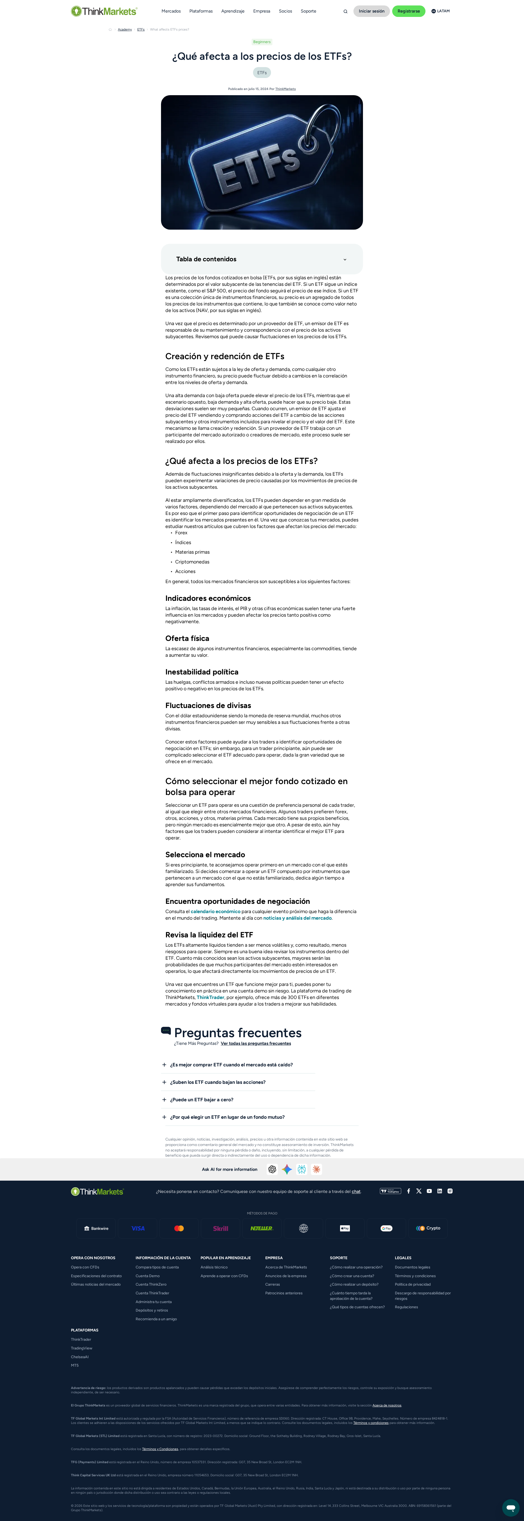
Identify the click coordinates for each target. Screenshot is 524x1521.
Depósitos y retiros (152, 1310)
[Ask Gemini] (287, 1169)
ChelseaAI (80, 1357)
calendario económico (215, 911)
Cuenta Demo (148, 1276)
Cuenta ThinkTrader (152, 1293)
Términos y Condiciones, (160, 1449)
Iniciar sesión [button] (372, 11)
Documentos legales (412, 1267)
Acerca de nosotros (387, 1405)
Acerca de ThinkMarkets (286, 1267)
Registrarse (409, 11)
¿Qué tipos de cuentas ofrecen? (357, 1307)
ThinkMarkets (285, 89)
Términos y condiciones (415, 1276)
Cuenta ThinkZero (151, 1284)
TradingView (81, 1348)
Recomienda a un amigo (156, 1319)
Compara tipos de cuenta (157, 1267)
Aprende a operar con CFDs (224, 1276)
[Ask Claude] (316, 1169)
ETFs (262, 72)
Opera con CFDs (85, 1267)
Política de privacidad (413, 1284)
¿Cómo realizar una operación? (356, 1267)
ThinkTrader (210, 997)
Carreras (272, 1284)
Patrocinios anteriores (284, 1293)
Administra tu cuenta (154, 1302)
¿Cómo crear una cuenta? (352, 1276)
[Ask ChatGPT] (272, 1169)
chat (356, 1191)
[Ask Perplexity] (302, 1169)
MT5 (75, 1365)
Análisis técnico (214, 1267)
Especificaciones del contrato (96, 1276)
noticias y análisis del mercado (297, 918)
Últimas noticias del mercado (96, 1284)
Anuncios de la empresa (285, 1276)
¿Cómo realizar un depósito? (354, 1284)
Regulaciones (406, 1307)
